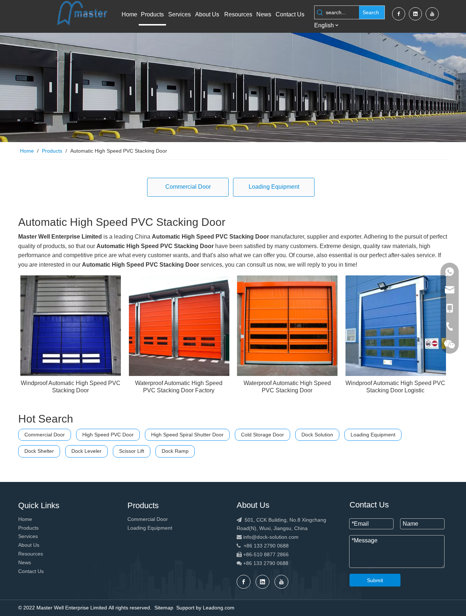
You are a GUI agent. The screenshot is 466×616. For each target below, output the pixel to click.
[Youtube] (432, 13)
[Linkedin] (415, 13)
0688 (282, 563)
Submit (375, 580)
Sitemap (163, 608)
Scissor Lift (131, 451)
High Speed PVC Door (108, 435)
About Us (28, 545)
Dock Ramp (175, 451)
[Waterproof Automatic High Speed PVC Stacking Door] (287, 325)
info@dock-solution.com (271, 537)
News (24, 562)
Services (28, 536)
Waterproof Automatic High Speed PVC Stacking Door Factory (178, 386)
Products (28, 528)
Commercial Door (188, 187)
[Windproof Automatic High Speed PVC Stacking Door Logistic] (395, 325)
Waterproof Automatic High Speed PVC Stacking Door (287, 386)
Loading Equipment (274, 187)
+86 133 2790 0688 (263, 546)
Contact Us (31, 571)
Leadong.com (218, 608)
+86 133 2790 (258, 563)
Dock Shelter (39, 451)
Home (25, 519)
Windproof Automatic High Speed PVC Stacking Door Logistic (395, 386)
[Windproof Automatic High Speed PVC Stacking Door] (70, 325)
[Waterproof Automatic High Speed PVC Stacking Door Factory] (179, 325)
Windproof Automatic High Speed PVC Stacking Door (71, 386)
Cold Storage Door (262, 435)
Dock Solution (317, 435)
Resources (30, 554)
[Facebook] (398, 13)
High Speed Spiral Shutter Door (187, 435)
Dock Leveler (86, 451)
